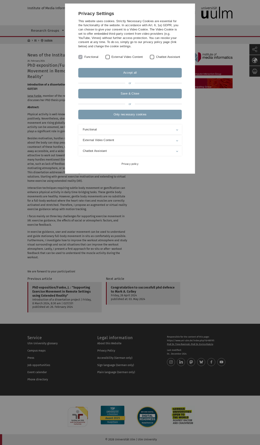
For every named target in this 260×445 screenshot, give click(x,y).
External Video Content (127, 57)
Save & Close (130, 93)
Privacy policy (130, 163)
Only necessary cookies (130, 114)
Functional (91, 57)
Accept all (130, 72)
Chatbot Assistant (168, 57)
